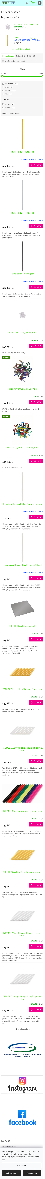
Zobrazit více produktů (21, 49)
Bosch (9, 104)
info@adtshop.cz (11, 1146)
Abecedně (21, 61)
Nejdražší (31, 56)
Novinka (9, 90)
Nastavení (21, 1165)
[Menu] (39, 3)
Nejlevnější (20, 56)
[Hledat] (27, 3)
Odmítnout (11, 1173)
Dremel (9, 107)
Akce (8, 87)
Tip (8, 94)
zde (3, 1159)
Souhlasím (32, 1173)
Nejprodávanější (8, 61)
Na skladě (11, 84)
